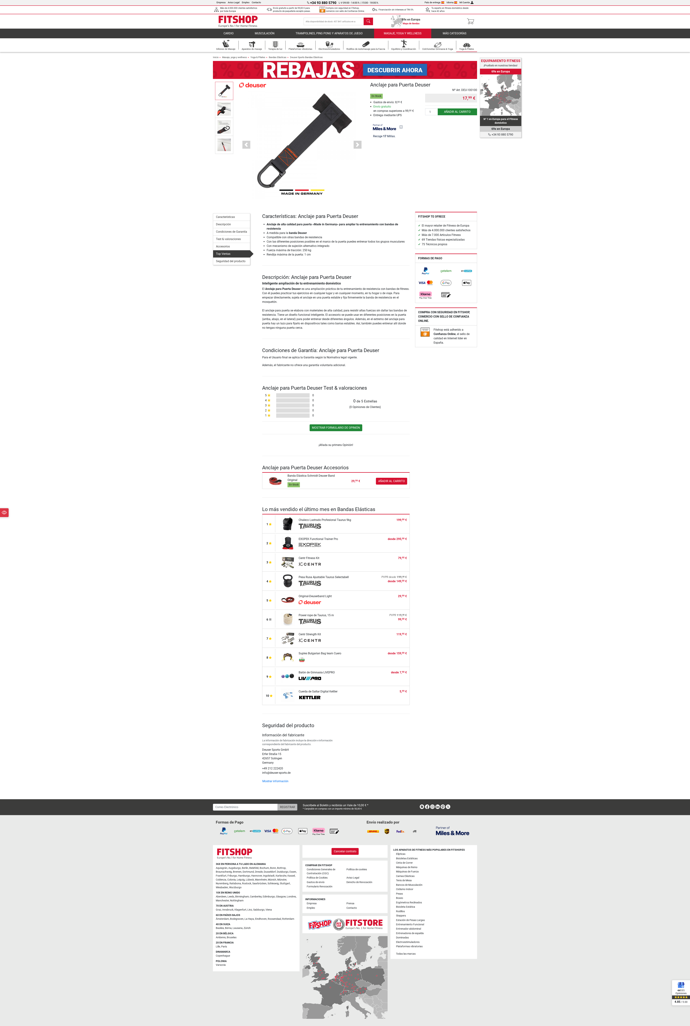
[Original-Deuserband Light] (288, 600)
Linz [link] (249, 909)
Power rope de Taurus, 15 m (316, 615)
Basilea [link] (220, 928)
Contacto (256, 2)
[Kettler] (310, 698)
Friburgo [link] (232, 875)
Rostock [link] (246, 883)
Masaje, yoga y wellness (403, 33)
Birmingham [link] (242, 896)
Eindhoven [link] (261, 918)
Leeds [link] (230, 896)
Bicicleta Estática (405, 906)
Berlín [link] (245, 868)
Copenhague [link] (223, 955)
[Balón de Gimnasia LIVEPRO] (288, 676)
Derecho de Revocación (359, 882)
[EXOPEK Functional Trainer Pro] (288, 542)
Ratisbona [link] (235, 883)
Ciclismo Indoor (404, 889)
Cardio (229, 33)
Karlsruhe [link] (281, 875)
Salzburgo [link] (258, 909)
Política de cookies (356, 869)
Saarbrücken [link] (259, 883)
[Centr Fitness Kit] (288, 562)
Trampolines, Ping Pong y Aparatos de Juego (329, 33)
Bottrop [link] (281, 868)
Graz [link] (218, 909)
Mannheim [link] (261, 879)
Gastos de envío (316, 882)
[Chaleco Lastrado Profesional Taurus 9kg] (288, 523)
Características (225, 217)
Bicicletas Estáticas (407, 858)
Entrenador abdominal (408, 928)
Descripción (223, 224)
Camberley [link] (256, 896)
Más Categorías (454, 33)
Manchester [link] (222, 900)
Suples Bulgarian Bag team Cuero (320, 653)
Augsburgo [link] (234, 868)
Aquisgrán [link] (221, 868)
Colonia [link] (231, 879)
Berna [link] (228, 928)
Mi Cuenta (464, 2)
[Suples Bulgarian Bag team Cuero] (288, 657)
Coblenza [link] (221, 879)
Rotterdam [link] (288, 918)
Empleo (245, 2)
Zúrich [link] (247, 928)
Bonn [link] (273, 868)
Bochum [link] (264, 868)
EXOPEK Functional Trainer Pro (318, 539)
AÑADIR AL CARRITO (457, 111)
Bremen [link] (237, 871)
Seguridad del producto (230, 261)
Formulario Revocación (319, 886)
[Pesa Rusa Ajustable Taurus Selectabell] (288, 581)
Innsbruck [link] (227, 909)
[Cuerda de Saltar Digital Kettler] (288, 695)
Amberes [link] (221, 937)
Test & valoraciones (228, 239)
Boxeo (399, 898)
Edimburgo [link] (269, 896)
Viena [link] (269, 909)
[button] (224, 91)
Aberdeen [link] (221, 896)
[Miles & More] (452, 830)
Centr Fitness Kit (309, 558)
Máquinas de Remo (406, 867)
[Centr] (310, 564)
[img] (401, 127)
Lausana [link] (238, 928)
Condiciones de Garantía (231, 231)
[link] (425, 270)
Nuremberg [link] (222, 883)
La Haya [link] (249, 918)
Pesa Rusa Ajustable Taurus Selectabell (324, 577)
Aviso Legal (234, 2)
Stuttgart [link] (285, 883)
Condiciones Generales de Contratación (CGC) (321, 871)
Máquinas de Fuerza (407, 871)
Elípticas (400, 854)
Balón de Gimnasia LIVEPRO (317, 672)
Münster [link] (281, 879)
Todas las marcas (406, 953)
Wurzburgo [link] (235, 887)
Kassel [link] (291, 875)
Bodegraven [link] (236, 918)
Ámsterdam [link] (222, 918)
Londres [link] (291, 896)
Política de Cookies (317, 877)
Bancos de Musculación (409, 884)
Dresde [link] (259, 871)
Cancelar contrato (345, 851)
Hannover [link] (256, 875)
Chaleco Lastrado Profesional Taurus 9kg (325, 520)
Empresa (221, 2)
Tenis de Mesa (404, 880)
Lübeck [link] (250, 879)
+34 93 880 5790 (502, 134)
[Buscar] (368, 21)
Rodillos (400, 911)
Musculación (264, 33)
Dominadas (402, 937)
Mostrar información (275, 781)
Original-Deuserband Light (315, 596)
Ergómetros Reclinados (409, 902)
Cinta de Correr (404, 862)
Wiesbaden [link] (222, 887)
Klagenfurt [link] (240, 909)
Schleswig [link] (273, 883)
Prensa (350, 903)
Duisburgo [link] (282, 871)
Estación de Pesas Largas (410, 920)
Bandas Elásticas (277, 57)
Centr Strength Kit (310, 634)
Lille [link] (218, 946)
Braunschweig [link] (224, 871)
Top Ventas (223, 254)
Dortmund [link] (248, 871)
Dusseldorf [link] (270, 871)
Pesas (399, 893)
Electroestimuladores (408, 942)
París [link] (224, 946)
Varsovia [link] (221, 964)
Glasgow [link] (281, 896)
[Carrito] (471, 21)
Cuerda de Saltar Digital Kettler (318, 691)
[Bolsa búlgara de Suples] (310, 659)
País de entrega (432, 2)
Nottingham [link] (236, 900)
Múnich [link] (272, 879)
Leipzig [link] (241, 879)
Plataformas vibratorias (409, 946)
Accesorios (223, 246)
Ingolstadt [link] (269, 875)
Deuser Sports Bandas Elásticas (306, 57)
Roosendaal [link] (274, 918)
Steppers (401, 915)
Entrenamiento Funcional (410, 924)
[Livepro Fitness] (310, 678)
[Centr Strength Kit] (288, 638)
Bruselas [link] (231, 937)
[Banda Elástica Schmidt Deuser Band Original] (275, 481)
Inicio (215, 57)
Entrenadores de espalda (410, 933)
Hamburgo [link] (244, 875)
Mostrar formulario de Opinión (336, 427)
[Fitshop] (238, 21)
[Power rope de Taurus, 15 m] (288, 619)
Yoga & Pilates (257, 57)
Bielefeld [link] (254, 868)
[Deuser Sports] (252, 84)
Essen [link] (292, 871)
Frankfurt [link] (221, 875)
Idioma (450, 2)
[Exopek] (310, 545)
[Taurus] (310, 526)
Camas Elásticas (405, 876)
